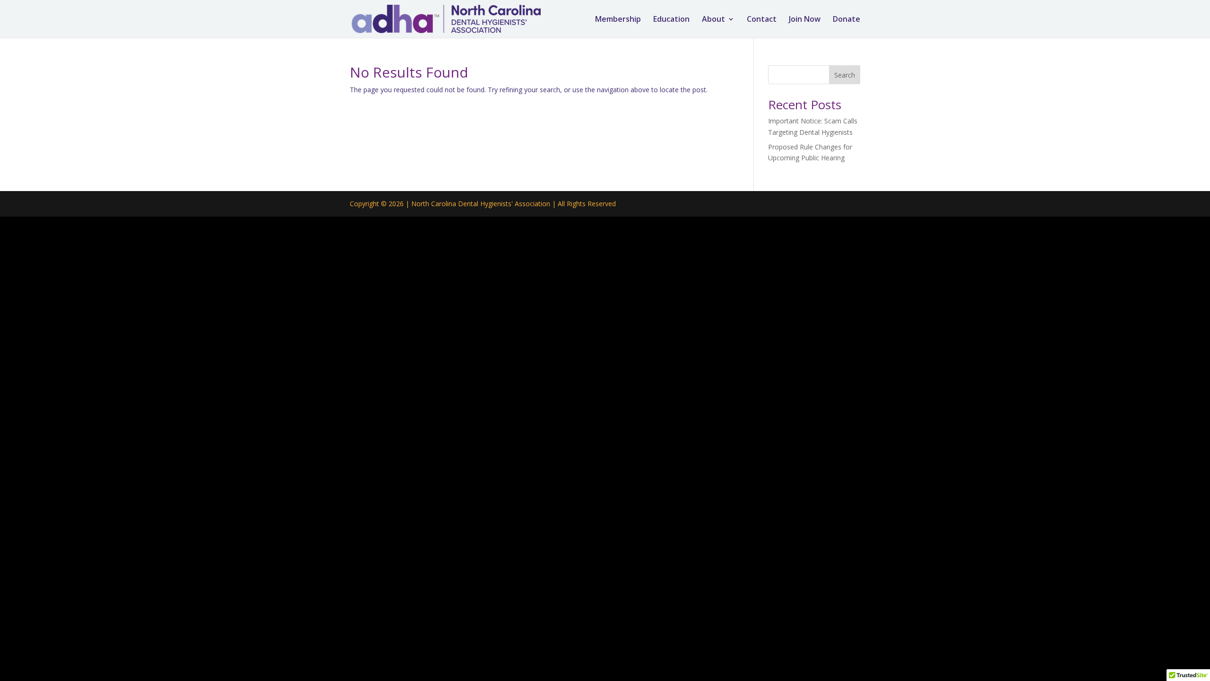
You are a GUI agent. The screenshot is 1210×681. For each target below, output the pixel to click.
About (713, 20)
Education (671, 20)
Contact (762, 20)
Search (844, 74)
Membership (618, 20)
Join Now (805, 20)
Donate (846, 20)
